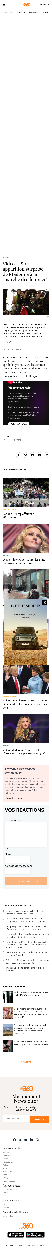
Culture (5, 1165)
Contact (6, 1208)
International (7, 1162)
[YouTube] (26, 1140)
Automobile (7, 1171)
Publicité (6, 1193)
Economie (33, 13)
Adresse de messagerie (19, 865)
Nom (8, 854)
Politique (21, 13)
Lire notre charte (14, 798)
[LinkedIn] (31, 1140)
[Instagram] (37, 1140)
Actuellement (8, 13)
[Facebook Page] (14, 1140)
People (6, 258)
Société (45, 13)
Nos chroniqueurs (9, 1181)
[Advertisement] (26, 134)
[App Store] (15, 1234)
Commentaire (13, 820)
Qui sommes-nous (10, 1190)
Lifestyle (6, 1178)
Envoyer (39, 1119)
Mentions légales (9, 1216)
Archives (6, 1196)
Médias (5, 1168)
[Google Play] (35, 1234)
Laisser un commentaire (26, 881)
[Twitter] (20, 1140)
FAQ (4, 1204)
